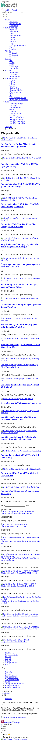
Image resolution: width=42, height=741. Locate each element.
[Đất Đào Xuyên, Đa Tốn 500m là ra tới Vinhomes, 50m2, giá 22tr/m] (21, 140)
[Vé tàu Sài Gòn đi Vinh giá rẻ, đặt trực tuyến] (17, 399)
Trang (3, 505)
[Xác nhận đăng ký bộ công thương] (13, 717)
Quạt (11, 94)
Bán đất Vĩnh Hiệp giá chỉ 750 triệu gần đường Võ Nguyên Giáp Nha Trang (18, 438)
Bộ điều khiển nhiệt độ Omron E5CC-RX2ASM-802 (19, 629)
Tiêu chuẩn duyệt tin (12, 680)
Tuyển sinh (13, 53)
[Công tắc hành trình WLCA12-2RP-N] (15, 640)
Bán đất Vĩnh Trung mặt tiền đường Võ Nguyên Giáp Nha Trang (18, 418)
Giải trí (11, 109)
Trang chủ (8, 127)
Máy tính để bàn (15, 35)
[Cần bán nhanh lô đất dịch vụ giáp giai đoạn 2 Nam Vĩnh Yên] (21, 300)
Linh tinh (12, 111)
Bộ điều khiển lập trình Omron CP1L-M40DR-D (17, 586)
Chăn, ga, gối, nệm (15, 90)
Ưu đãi (7, 682)
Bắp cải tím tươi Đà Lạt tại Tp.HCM (13, 526)
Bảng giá (8, 674)
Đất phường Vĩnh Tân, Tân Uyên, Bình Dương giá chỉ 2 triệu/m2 (18, 225)
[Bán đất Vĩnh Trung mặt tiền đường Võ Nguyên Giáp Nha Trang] (21, 413)
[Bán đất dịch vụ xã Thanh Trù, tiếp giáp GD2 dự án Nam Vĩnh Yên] (21, 320)
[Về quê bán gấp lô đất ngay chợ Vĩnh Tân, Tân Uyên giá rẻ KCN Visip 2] (21, 240)
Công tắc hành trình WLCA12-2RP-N (14, 642)
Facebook (8, 699)
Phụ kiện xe (13, 68)
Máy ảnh (12, 37)
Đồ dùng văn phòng (16, 119)
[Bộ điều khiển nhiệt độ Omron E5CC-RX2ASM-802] (20, 627)
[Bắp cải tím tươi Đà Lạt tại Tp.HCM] (14, 524)
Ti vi (11, 43)
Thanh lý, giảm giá (15, 113)
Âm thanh (12, 41)
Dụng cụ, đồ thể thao (16, 117)
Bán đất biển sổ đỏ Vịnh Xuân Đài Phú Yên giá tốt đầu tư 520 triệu (20, 185)
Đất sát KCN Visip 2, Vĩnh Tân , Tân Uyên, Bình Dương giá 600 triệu (20, 205)
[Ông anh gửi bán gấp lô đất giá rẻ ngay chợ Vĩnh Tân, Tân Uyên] (21, 260)
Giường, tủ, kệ (14, 88)
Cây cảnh (12, 115)
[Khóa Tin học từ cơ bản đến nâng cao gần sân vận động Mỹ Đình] (21, 599)
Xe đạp (11, 65)
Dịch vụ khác (14, 72)
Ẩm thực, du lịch (15, 107)
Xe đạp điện (13, 67)
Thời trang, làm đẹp (16, 104)
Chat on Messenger (20, 739)
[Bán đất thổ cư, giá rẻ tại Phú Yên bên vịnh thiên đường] (21, 451)
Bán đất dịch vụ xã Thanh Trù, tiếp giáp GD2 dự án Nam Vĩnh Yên (19, 325)
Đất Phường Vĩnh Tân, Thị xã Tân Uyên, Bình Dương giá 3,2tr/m (19, 285)
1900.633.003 (5, 693)
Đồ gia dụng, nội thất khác (18, 100)
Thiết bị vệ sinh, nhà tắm (17, 98)
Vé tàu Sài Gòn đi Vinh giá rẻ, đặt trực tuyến (21, 403)
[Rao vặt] (9, 7)
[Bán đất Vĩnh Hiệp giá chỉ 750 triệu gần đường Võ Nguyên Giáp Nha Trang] (21, 433)
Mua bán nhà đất (15, 24)
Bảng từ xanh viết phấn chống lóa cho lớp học (16, 513)
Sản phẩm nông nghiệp (17, 123)
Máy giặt (12, 82)
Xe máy (12, 63)
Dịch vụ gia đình (15, 76)
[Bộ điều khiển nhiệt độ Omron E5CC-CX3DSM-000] (20, 571)
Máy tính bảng (14, 31)
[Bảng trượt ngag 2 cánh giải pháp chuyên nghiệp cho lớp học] (21, 539)
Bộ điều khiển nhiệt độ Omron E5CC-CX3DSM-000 (19, 573)
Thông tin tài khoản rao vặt (14, 684)
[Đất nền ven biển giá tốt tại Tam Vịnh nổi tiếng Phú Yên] (21, 469)
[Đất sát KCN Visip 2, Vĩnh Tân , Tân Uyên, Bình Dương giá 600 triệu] (21, 200)
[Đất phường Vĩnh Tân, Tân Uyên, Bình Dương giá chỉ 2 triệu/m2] (21, 220)
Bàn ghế (12, 86)
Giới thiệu (8, 672)
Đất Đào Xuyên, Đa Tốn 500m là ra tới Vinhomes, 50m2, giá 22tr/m (18, 145)
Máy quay (12, 39)
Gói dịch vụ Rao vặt (10, 10)
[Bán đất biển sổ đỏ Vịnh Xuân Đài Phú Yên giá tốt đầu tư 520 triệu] (21, 180)
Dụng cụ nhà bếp (15, 92)
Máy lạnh (12, 84)
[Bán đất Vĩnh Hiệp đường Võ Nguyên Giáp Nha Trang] (20, 487)
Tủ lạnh (12, 80)
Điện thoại (13, 30)
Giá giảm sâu (13, 22)
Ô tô (10, 61)
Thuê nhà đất (13, 26)
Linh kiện (12, 49)
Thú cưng (12, 105)
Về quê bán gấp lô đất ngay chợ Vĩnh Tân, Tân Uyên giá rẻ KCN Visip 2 (20, 245)
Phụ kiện (12, 47)
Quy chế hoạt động (11, 678)
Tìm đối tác (13, 74)
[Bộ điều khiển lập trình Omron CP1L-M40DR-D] (18, 584)
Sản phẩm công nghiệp (17, 121)
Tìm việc (12, 57)
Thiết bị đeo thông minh (17, 45)
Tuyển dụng (13, 55)
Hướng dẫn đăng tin (12, 685)
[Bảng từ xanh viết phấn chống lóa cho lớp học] (17, 511)
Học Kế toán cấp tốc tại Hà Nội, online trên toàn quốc (19, 616)
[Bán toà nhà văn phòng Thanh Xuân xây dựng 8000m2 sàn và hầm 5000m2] (21, 556)
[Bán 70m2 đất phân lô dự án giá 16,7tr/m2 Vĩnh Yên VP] (21, 380)
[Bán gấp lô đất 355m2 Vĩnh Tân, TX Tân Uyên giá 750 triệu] (21, 160)
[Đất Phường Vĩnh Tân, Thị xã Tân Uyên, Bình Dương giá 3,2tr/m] (21, 280)
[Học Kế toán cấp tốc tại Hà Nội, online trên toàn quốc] (20, 614)
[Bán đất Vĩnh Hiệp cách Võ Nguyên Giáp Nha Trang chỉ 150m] (21, 360)
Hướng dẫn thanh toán (12, 687)
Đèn (10, 96)
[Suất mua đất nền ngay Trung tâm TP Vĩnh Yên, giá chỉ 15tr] (21, 340)
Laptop (11, 33)
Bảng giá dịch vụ (11, 676)
